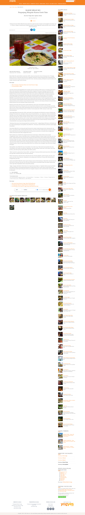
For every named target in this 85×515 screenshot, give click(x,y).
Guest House (69, 489)
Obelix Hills (62, 479)
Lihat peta (34, 20)
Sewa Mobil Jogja (44, 3)
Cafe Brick (65, 152)
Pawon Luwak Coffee (67, 285)
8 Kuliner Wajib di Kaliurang (68, 79)
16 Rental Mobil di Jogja (17, 86)
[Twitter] (34, 30)
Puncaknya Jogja (66, 297)
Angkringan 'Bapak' (66, 91)
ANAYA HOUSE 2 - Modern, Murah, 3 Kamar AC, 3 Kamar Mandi (68, 447)
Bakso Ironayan (66, 139)
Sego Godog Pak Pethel (67, 351)
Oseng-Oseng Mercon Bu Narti (69, 279)
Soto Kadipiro (65, 375)
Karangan (65, 200)
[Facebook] (31, 30)
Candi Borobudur (63, 477)
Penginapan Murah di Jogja (17, 504)
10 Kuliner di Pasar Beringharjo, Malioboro (69, 38)
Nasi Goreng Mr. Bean (67, 272)
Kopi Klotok (65, 218)
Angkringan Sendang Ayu (68, 97)
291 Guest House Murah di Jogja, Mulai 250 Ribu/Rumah (23, 183)
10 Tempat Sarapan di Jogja (68, 19)
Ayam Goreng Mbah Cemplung (69, 109)
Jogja (20, 3)
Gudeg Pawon (66, 170)
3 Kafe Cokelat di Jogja (67, 55)
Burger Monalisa (66, 146)
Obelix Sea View (63, 473)
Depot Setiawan (66, 158)
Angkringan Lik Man (67, 85)
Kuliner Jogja (53, 3)
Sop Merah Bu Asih (66, 363)
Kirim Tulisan (50, 504)
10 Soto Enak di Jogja (67, 50)
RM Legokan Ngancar (67, 303)
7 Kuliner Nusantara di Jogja (68, 73)
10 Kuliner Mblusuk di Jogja (68, 25)
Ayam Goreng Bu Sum (67, 103)
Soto (65, 369)
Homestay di (62, 455)
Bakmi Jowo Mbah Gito (67, 115)
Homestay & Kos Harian (62, 490)
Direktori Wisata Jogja (67, 502)
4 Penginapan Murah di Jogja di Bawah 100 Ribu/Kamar (23, 184)
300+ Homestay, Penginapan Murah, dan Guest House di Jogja (25, 84)
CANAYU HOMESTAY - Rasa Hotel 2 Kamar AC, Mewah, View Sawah (69, 441)
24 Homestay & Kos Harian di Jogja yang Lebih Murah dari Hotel (25, 186)
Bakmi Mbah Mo (66, 121)
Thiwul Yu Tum (66, 387)
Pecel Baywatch (66, 290)
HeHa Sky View (63, 476)
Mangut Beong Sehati (67, 237)
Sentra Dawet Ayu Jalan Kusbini (69, 357)
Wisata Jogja (26, 3)
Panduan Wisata (62, 3)
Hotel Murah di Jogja (17, 506)
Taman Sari (62, 475)
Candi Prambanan (63, 471)
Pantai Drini (62, 478)
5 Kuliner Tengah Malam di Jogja (69, 67)
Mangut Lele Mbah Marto (68, 242)
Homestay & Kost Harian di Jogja (17, 505)
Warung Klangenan (66, 418)
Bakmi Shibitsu (66, 127)
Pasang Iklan (50, 505)
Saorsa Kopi (65, 309)
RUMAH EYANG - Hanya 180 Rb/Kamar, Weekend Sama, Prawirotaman (68, 435)
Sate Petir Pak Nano (67, 345)
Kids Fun (62, 480)
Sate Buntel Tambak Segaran (68, 321)
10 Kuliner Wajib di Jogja (67, 43)
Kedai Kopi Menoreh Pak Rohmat (67, 207)
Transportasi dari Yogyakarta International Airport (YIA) (34, 504)
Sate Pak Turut (66, 339)
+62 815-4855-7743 (33, 18)
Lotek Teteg (65, 230)
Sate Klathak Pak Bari (67, 333)
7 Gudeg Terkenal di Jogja (68, 31)
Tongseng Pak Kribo (67, 394)
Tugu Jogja (62, 474)
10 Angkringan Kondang (67, 13)
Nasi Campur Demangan (67, 260)
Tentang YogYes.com (50, 502)
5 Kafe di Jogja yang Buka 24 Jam (68, 61)
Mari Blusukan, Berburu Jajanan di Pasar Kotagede (69, 401)
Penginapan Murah (70, 490)
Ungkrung (65, 405)
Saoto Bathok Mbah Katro (68, 315)
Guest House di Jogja (17, 508)
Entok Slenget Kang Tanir (68, 165)
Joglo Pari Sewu (66, 194)
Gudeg (64, 182)
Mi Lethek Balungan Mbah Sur (68, 248)
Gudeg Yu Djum (66, 176)
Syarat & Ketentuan (50, 506)
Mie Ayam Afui (65, 255)
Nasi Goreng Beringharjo (67, 267)
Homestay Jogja (35, 3)
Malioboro (62, 472)
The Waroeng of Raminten (68, 381)
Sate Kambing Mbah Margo (68, 327)
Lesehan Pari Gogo (66, 224)
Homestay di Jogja (17, 502)
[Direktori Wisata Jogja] (67, 504)
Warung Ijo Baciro (66, 411)
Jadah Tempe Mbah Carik (68, 188)
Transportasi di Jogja (34, 502)
